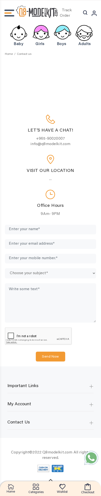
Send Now (50, 357)
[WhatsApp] (91, 458)
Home (9, 54)
